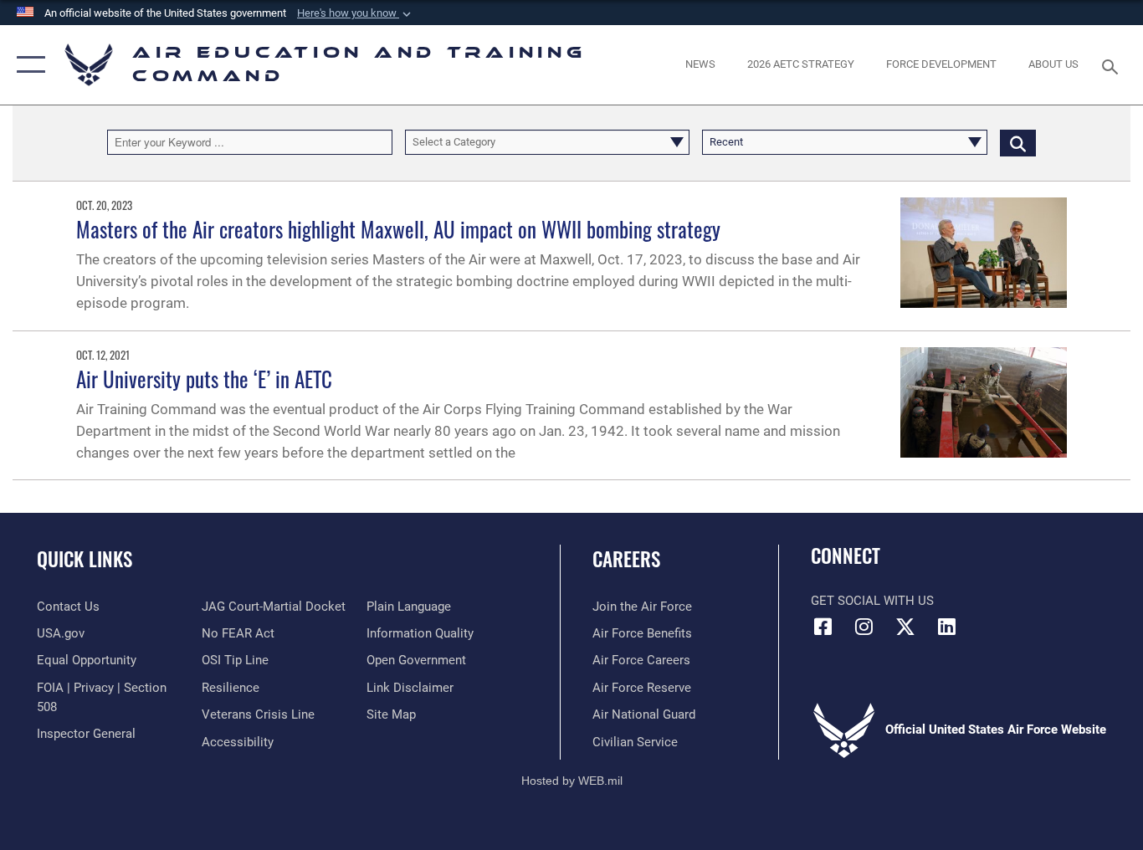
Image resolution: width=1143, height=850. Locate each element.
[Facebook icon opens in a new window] (823, 626)
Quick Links (84, 559)
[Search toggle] (1113, 65)
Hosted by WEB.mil (572, 780)
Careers (626, 559)
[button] (355, 13)
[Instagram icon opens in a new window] (864, 626)
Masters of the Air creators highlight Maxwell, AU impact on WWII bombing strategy (398, 228)
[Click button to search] (1018, 142)
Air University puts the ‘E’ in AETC (204, 378)
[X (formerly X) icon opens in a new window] (905, 626)
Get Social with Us (872, 600)
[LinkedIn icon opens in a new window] (946, 626)
